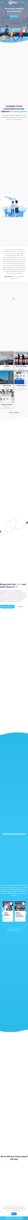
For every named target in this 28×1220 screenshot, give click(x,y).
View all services (14, 412)
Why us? (20, 606)
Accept (14, 1213)
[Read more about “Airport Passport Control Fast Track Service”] (23, 903)
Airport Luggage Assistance (6, 914)
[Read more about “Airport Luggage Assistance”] (11, 903)
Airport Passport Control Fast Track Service (20, 914)
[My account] (26, 2)
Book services (14, 16)
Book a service (8, 606)
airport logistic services (20, 597)
